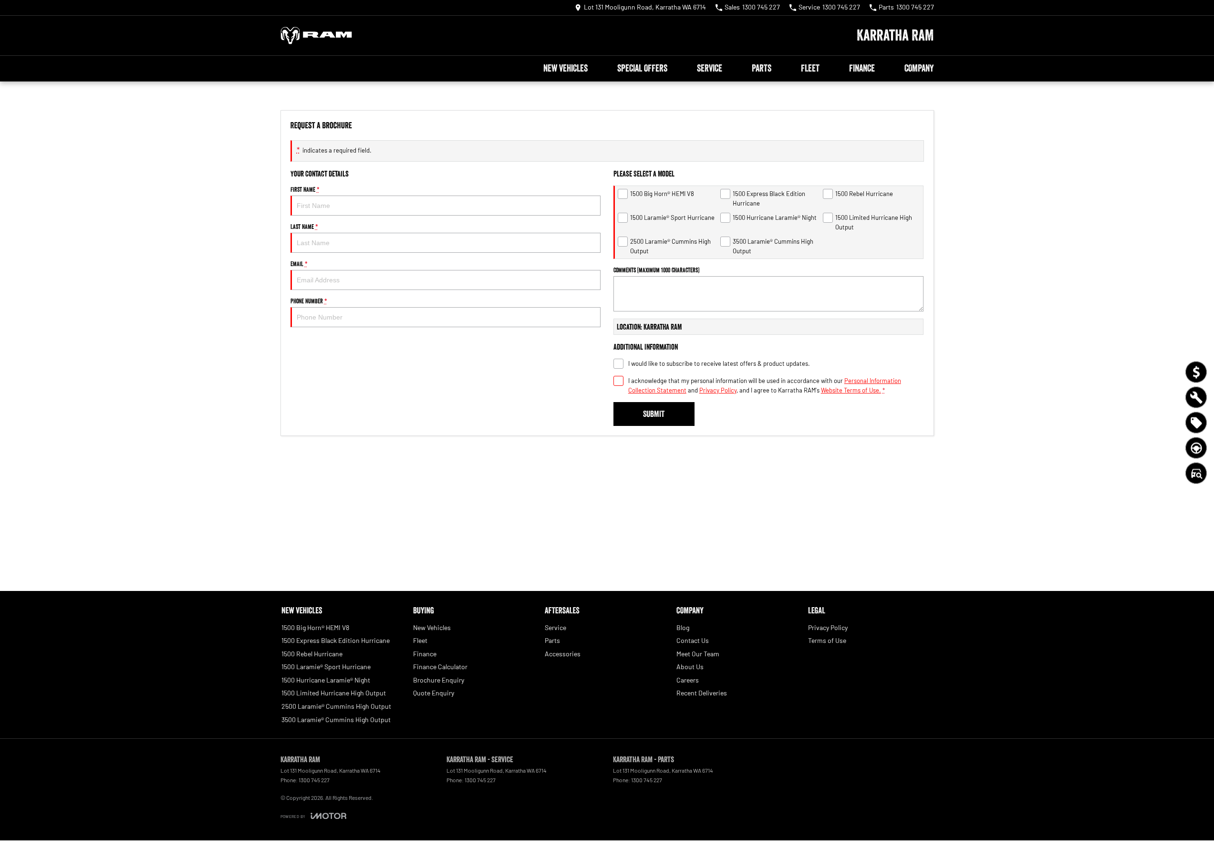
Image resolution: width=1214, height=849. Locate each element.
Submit (653, 414)
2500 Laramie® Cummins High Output (336, 706)
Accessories (563, 654)
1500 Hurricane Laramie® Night (325, 680)
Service (709, 68)
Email (299, 264)
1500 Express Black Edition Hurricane (335, 640)
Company (919, 68)
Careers (687, 680)
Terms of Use (827, 640)
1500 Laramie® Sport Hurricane (326, 667)
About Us (690, 667)
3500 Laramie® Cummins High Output (336, 719)
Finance (862, 68)
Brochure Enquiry (438, 680)
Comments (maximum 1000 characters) (656, 270)
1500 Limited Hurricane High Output (333, 693)
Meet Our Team (697, 654)
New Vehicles (565, 68)
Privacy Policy (718, 390)
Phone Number (309, 301)
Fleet (810, 68)
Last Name (304, 226)
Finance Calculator (440, 667)
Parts (761, 68)
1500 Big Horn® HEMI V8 (315, 627)
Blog (682, 627)
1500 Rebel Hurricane (311, 654)
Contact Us (692, 640)
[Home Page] (316, 35)
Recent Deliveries (701, 693)
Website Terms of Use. (851, 390)
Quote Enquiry (433, 693)
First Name (305, 189)
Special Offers (642, 68)
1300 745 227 (314, 780)
